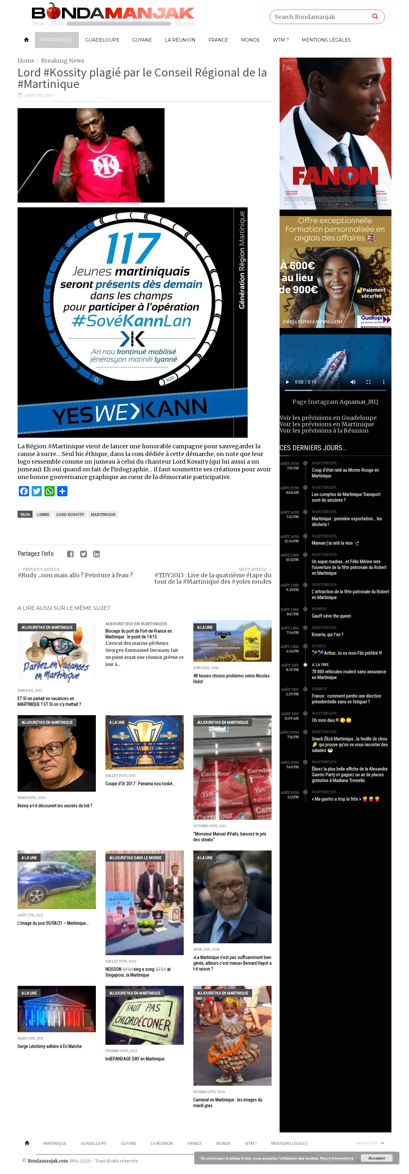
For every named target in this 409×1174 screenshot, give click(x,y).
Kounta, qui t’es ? (327, 634)
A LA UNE (204, 627)
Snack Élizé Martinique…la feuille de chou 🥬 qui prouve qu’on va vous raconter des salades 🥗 (350, 744)
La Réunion (180, 40)
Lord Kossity (70, 514)
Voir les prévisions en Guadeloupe (328, 417)
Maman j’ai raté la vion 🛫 (336, 543)
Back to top (367, 1143)
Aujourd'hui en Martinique (47, 627)
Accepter (376, 1158)
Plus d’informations (336, 1158)
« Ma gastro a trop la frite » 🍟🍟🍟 (346, 799)
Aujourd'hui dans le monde (135, 857)
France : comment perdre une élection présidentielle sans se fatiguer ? (346, 699)
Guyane (142, 40)
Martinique (57, 40)
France (218, 40)
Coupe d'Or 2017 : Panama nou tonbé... (140, 783)
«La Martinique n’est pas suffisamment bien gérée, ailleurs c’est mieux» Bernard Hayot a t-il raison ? (232, 963)
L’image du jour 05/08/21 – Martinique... (53, 923)
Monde (250, 40)
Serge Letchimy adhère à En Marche (50, 1046)
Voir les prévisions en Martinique (327, 424)
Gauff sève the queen (331, 616)
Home (26, 60)
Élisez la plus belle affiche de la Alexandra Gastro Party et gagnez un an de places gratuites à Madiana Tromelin (350, 774)
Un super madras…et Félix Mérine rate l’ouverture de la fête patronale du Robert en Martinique (349, 567)
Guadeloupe (102, 40)
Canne (43, 514)
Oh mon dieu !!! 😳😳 (332, 720)
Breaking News (62, 60)
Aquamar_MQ (359, 401)
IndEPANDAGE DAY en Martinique (135, 1058)
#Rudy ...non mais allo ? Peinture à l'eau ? (75, 575)
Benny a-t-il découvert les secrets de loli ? (55, 805)
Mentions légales (326, 40)
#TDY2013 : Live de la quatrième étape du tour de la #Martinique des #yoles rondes (213, 578)
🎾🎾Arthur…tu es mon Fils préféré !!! (347, 653)
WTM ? (281, 40)
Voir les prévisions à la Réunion (324, 430)
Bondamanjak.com (48, 1161)
